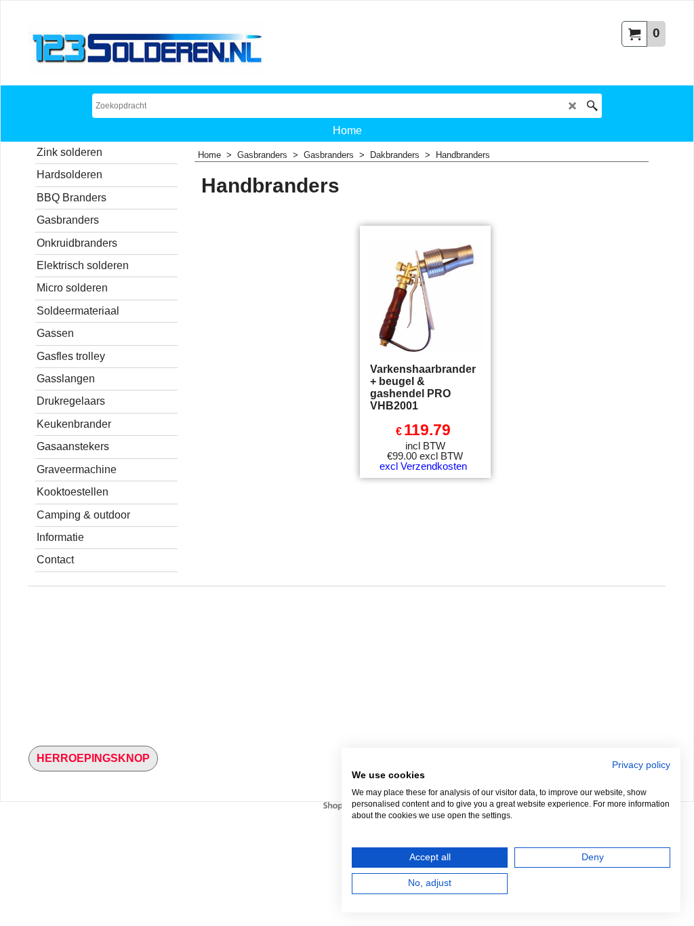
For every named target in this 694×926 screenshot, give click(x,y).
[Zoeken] (592, 106)
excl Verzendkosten (423, 466)
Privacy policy (641, 765)
